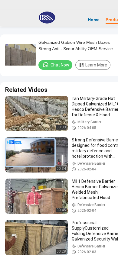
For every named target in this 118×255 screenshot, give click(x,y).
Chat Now (60, 65)
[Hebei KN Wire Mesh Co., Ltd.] (47, 17)
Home (94, 19)
